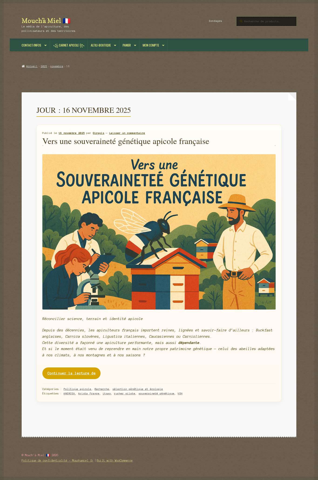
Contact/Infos (31, 45)
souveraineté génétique (156, 393)
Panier (127, 45)
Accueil (31, 66)
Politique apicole (77, 389)
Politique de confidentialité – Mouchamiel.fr (57, 460)
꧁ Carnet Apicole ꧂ (68, 45)
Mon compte (151, 45)
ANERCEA (69, 393)
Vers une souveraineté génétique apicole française (125, 140)
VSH (180, 393)
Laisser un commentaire (127, 133)
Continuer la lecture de (74, 375)
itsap (107, 393)
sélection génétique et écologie (137, 389)
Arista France (88, 393)
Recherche (102, 389)
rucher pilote (124, 393)
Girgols (98, 133)
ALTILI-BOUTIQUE (101, 45)
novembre (56, 66)
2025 (44, 66)
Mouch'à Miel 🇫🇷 (46, 20)
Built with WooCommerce (115, 460)
